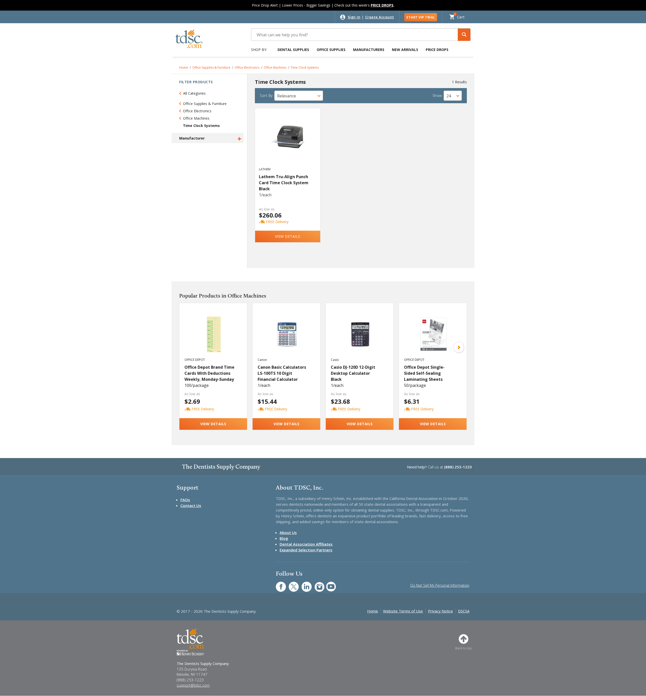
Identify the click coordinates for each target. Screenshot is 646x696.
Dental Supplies (293, 49)
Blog (284, 538)
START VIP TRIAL (420, 17)
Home (183, 67)
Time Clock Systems (305, 67)
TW (291, 584)
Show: (438, 95)
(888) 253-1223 (458, 466)
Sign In (354, 17)
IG (316, 584)
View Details (287, 236)
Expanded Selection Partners (306, 549)
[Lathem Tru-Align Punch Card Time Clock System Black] (288, 142)
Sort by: (266, 95)
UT (328, 584)
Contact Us (190, 505)
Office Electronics (247, 67)
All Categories (194, 93)
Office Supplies (331, 49)
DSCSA (463, 610)
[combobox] (298, 96)
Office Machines (275, 67)
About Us (288, 532)
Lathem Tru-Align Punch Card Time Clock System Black (283, 183)
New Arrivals (405, 49)
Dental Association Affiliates (306, 544)
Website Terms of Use (403, 610)
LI (303, 584)
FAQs (185, 499)
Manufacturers (368, 49)
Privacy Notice (440, 610)
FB (278, 584)
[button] (464, 35)
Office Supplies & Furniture (211, 67)
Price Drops (437, 49)
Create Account (379, 17)
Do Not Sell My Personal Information (439, 585)
